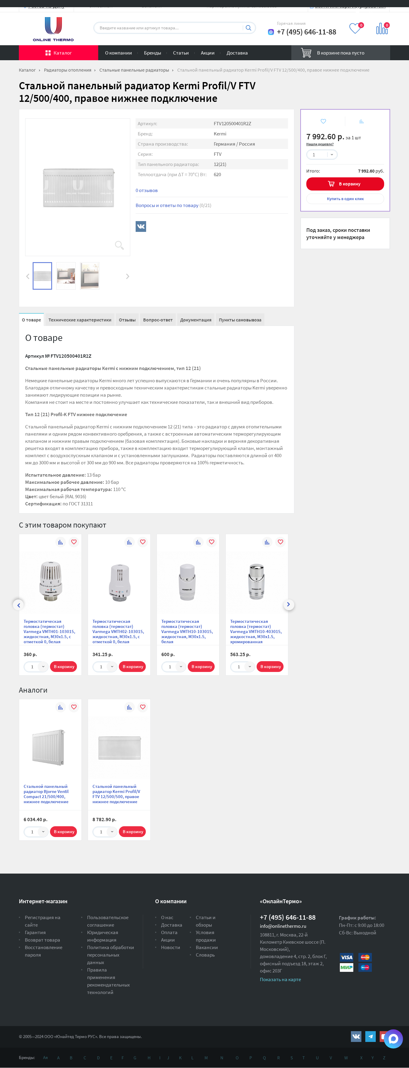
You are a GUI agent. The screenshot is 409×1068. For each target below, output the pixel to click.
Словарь (205, 954)
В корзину (349, 184)
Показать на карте (280, 979)
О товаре (31, 320)
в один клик (345, 198)
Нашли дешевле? (320, 144)
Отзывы (127, 320)
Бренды (152, 52)
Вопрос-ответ (158, 320)
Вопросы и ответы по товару (173, 205)
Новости (170, 947)
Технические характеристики (80, 320)
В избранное (318, 121)
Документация (195, 320)
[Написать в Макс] (271, 32)
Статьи (181, 52)
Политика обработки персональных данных (110, 955)
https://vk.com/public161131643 (356, 1036)
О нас (167, 917)
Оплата (169, 932)
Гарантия (35, 932)
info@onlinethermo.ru (283, 926)
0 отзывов (147, 190)
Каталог (63, 52)
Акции (208, 52)
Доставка (237, 52)
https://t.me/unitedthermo (370, 1036)
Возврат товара (42, 939)
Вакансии (207, 947)
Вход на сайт (375, 10)
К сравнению (358, 121)
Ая (45, 1057)
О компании (118, 52)
